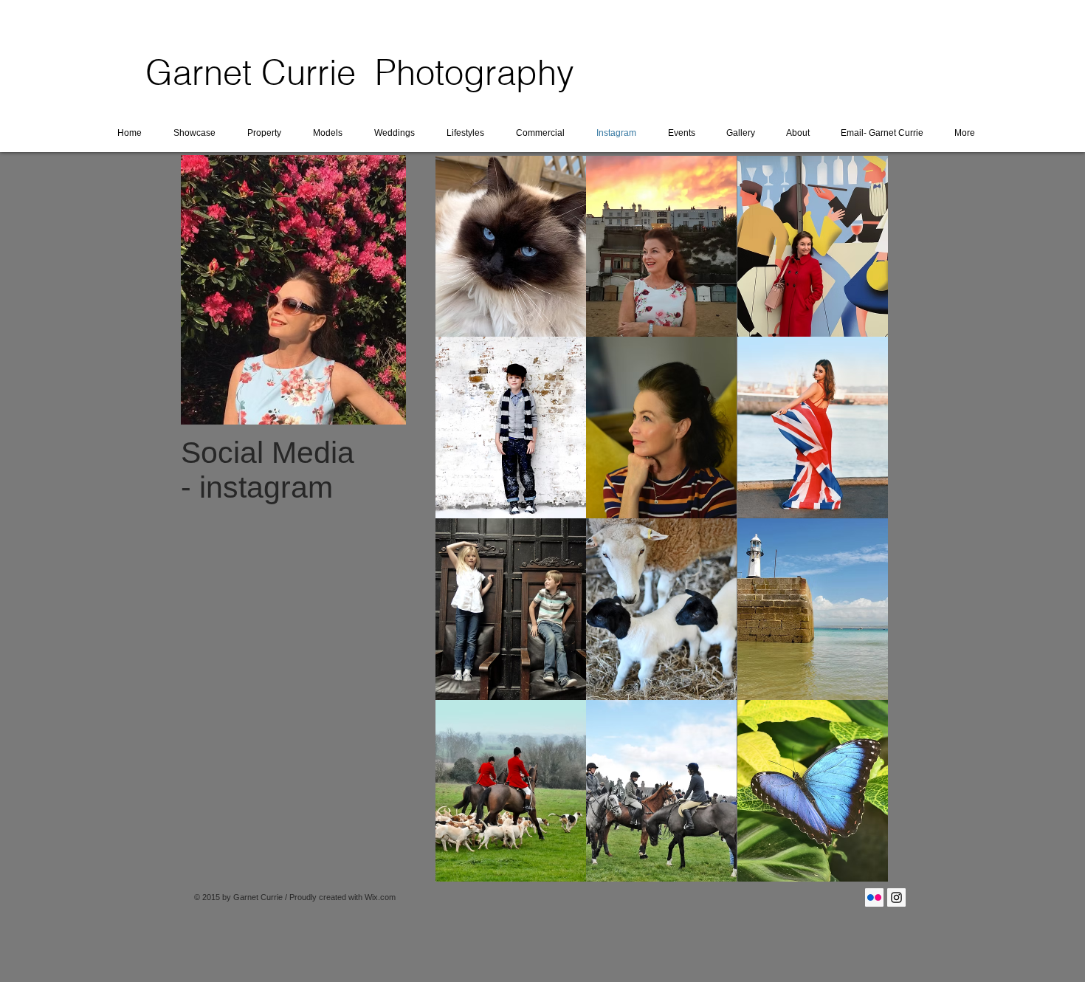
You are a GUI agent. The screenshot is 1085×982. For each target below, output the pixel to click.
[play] (857, 869)
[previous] (466, 531)
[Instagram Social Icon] (896, 897)
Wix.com (380, 897)
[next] (856, 531)
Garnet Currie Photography (359, 72)
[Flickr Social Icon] (874, 897)
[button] (510, 246)
